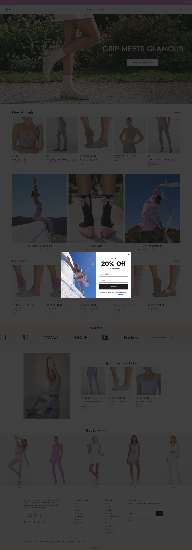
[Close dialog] (128, 254)
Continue (113, 286)
